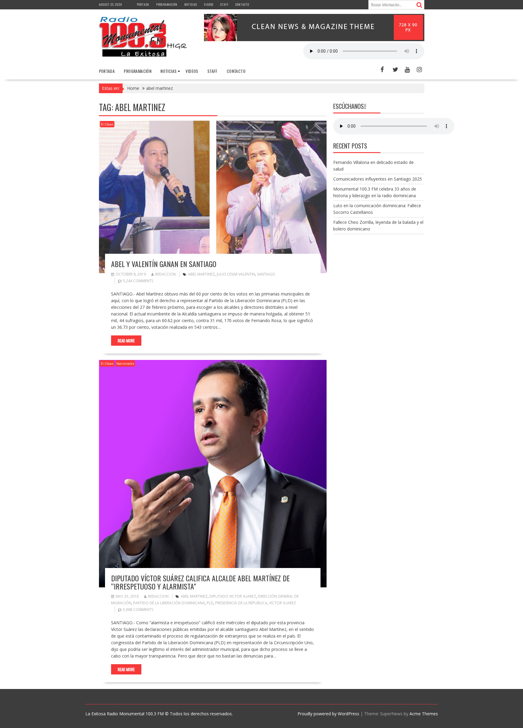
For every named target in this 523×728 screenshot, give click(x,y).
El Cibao (107, 124)
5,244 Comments (138, 280)
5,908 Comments (138, 609)
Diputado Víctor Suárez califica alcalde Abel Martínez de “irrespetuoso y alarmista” (200, 582)
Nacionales (125, 363)
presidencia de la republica (241, 603)
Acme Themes (424, 714)
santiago (266, 274)
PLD (210, 603)
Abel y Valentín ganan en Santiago (163, 263)
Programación (166, 4)
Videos (208, 4)
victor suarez (282, 603)
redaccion (165, 274)
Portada (143, 4)
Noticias (190, 4)
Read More (126, 341)
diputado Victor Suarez (232, 596)
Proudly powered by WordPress (328, 714)
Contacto (242, 4)
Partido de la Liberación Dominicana (169, 603)
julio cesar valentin (236, 274)
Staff (224, 4)
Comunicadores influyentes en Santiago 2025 (377, 179)
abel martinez (201, 274)
